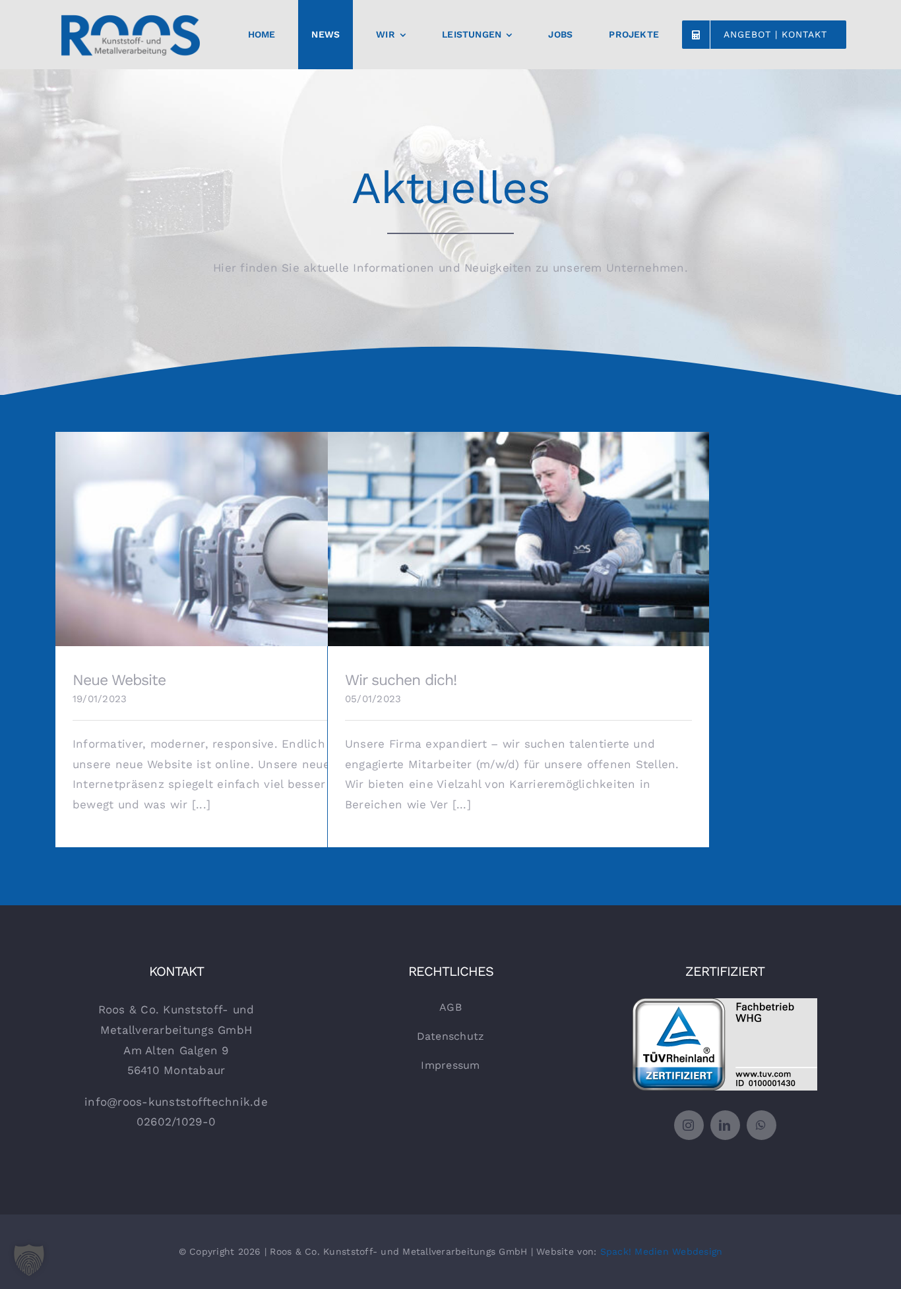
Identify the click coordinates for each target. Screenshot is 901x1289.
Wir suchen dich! (519, 530)
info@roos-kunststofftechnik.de (176, 1101)
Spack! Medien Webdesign (661, 1251)
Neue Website (246, 530)
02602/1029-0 (176, 1121)
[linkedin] (725, 1125)
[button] (29, 1260)
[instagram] (689, 1125)
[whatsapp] (761, 1125)
